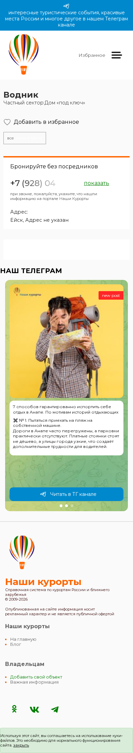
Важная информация (34, 682)
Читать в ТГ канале (73, 494)
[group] (66, 395)
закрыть (21, 745)
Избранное (91, 55)
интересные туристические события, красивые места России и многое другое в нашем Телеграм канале (66, 19)
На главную (23, 639)
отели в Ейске (24, 138)
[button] (61, 505)
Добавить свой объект (36, 677)
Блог (15, 644)
